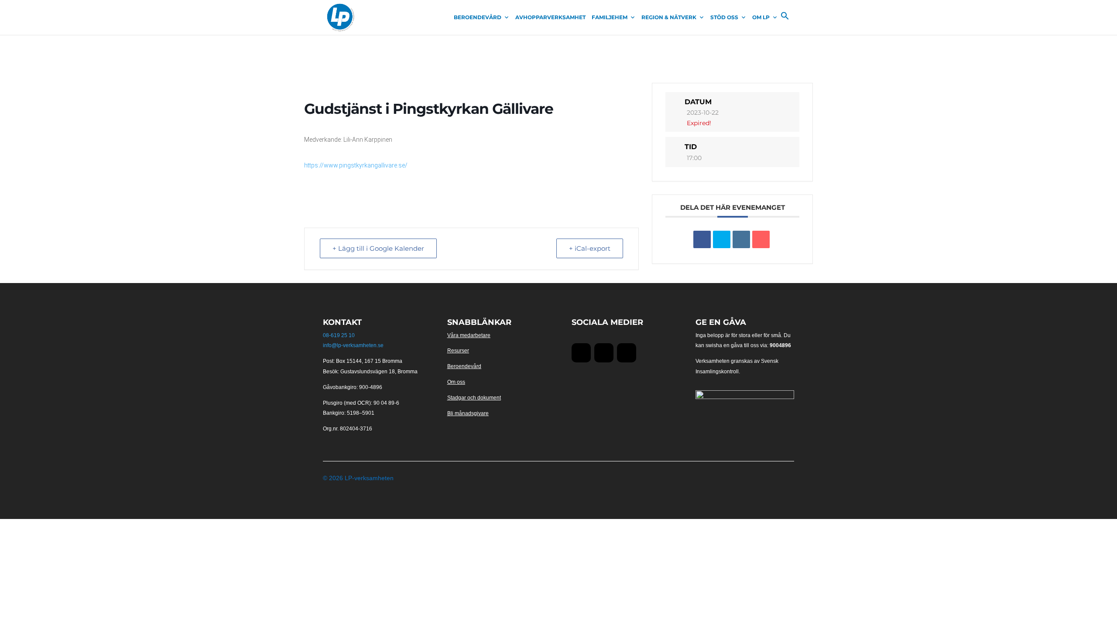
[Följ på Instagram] (626, 352)
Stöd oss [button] (724, 17)
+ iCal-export (589, 248)
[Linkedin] (741, 239)
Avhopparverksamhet (550, 17)
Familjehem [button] (609, 17)
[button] (785, 18)
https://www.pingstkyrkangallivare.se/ (356, 165)
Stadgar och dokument (474, 398)
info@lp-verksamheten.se (353, 345)
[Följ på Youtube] (603, 352)
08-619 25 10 (339, 335)
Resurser (458, 351)
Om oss (456, 382)
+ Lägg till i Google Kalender (378, 248)
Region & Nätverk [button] (668, 17)
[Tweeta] (721, 239)
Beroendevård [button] (477, 17)
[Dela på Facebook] (702, 239)
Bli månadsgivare (468, 413)
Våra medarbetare (468, 335)
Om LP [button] (761, 17)
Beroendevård (464, 366)
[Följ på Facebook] (581, 352)
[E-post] (761, 239)
